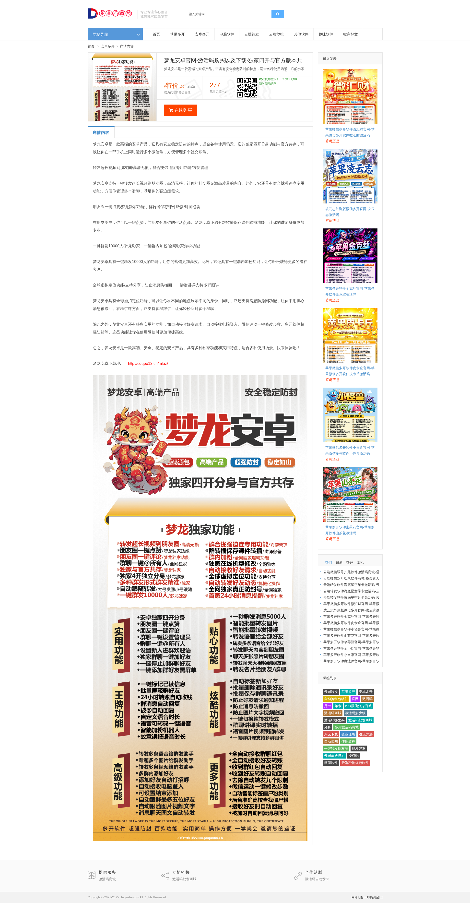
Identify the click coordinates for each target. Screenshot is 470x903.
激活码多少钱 (355, 713)
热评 (349, 562)
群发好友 (358, 748)
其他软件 (301, 34)
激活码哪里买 (334, 720)
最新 (339, 562)
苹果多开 (177, 34)
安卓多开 (202, 34)
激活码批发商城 (360, 720)
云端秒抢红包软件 (355, 763)
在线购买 (183, 110)
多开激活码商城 (347, 727)
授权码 (353, 756)
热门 (328, 562)
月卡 (327, 706)
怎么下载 (331, 734)
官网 (355, 699)
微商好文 (350, 34)
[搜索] (277, 14)
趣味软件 (325, 34)
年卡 (338, 706)
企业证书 (348, 734)
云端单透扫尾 (334, 756)
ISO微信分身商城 (358, 706)
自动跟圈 (331, 741)
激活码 (367, 699)
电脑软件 (227, 34)
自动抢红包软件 (336, 699)
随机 (360, 562)
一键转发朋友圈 (336, 748)
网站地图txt (375, 897)
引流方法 (366, 734)
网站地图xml (360, 897)
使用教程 (348, 741)
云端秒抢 (276, 34)
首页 (156, 34)
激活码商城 (332, 713)
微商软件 (331, 763)
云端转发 (251, 34)
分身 (327, 727)
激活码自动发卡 (317, 879)
